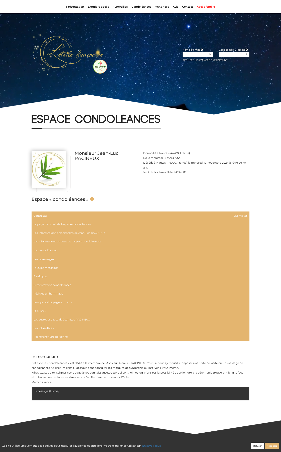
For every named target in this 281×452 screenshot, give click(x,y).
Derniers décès (98, 6)
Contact (187, 6)
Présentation (75, 6)
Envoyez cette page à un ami (52, 302)
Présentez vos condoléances (52, 285)
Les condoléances (45, 250)
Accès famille (206, 6)
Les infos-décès (43, 328)
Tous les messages (45, 268)
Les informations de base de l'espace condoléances (67, 241)
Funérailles (120, 6)
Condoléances (141, 6)
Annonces (162, 6)
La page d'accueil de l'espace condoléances (62, 224)
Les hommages (43, 259)
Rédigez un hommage (48, 293)
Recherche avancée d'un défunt (205, 60)
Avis (175, 6)
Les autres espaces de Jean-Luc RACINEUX (61, 319)
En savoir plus (151, 445)
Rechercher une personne (50, 336)
